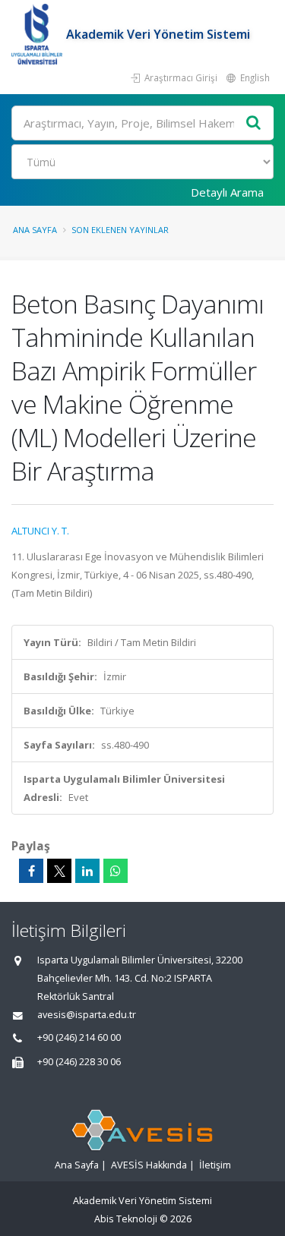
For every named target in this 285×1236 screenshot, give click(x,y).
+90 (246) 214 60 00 (79, 1037)
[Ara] (254, 123)
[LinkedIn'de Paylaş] (87, 871)
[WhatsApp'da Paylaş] (115, 871)
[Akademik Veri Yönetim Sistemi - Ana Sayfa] (38, 34)
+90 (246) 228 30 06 (79, 1061)
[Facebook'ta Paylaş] (31, 871)
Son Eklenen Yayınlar (120, 229)
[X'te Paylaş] (59, 871)
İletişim (215, 1165)
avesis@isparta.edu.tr (86, 1014)
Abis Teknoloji (125, 1218)
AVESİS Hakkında (149, 1165)
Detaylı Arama (227, 192)
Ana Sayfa (35, 229)
